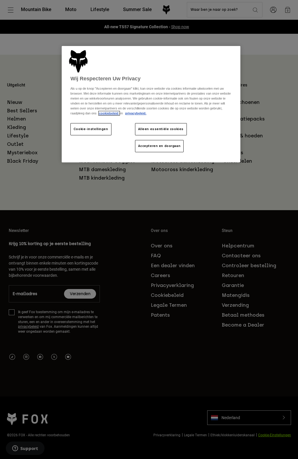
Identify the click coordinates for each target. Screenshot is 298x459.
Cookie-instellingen (91, 129)
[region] (151, 104)
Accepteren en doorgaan (159, 146)
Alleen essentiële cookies (161, 129)
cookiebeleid (109, 113)
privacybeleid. (135, 113)
